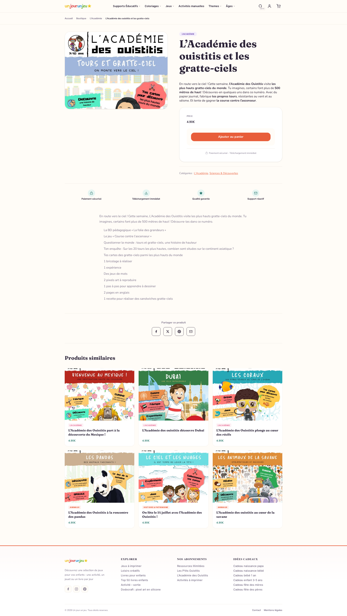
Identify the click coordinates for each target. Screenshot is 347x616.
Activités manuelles (191, 6)
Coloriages (152, 6)
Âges (229, 6)
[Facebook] (68, 589)
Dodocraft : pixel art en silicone (141, 589)
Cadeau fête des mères (248, 585)
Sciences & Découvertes (223, 173)
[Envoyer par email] (191, 331)
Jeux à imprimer (131, 566)
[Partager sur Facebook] (156, 331)
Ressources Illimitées (190, 566)
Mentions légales (273, 610)
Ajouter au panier (231, 137)
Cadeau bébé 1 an (244, 575)
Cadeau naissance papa (248, 566)
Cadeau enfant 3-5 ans (247, 580)
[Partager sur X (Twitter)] (167, 331)
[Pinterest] (84, 589)
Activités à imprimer (190, 580)
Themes (214, 6)
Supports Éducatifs (125, 6)
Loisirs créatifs (130, 570)
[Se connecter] (269, 6)
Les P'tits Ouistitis (188, 570)
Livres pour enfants (133, 575)
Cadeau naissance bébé (248, 570)
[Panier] (278, 6)
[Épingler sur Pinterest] (69, 36)
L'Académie (188, 34)
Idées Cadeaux (245, 559)
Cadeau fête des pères (247, 589)
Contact (256, 610)
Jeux (169, 6)
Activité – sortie (131, 585)
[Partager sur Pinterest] (179, 331)
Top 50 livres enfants (134, 580)
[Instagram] (76, 589)
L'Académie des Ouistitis (192, 575)
